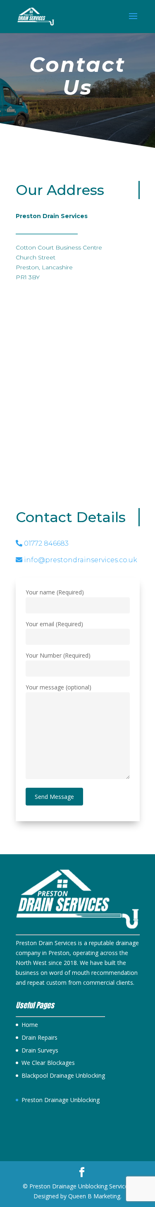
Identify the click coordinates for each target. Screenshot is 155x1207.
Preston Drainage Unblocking (60, 1100)
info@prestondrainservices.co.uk (79, 560)
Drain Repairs (39, 1037)
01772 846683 (45, 543)
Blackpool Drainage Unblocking (63, 1075)
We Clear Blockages (48, 1063)
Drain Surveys (39, 1050)
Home (29, 1025)
